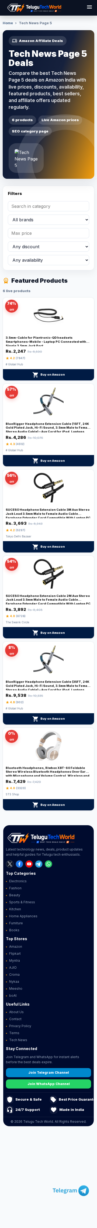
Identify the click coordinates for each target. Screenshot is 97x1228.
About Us (16, 1012)
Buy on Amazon (48, 375)
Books (14, 930)
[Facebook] (19, 864)
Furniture (16, 923)
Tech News (18, 1040)
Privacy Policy (20, 1026)
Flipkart (15, 953)
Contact (15, 1019)
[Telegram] (39, 864)
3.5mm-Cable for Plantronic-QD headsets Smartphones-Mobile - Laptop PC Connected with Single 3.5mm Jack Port (46, 342)
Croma (14, 974)
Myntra (14, 960)
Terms (14, 1033)
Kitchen (15, 909)
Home (8, 23)
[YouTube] (29, 864)
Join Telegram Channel (48, 1072)
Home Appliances (23, 916)
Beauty (14, 895)
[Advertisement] (48, 1177)
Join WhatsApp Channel (48, 1084)
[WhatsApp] (48, 864)
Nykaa (14, 981)
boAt (13, 995)
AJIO (13, 967)
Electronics (18, 881)
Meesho (15, 988)
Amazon (15, 946)
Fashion (15, 888)
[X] (9, 864)
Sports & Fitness (22, 902)
